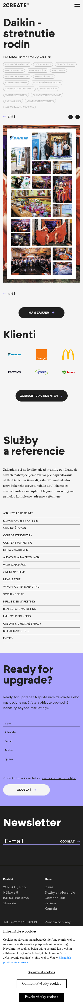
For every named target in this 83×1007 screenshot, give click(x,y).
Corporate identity (17, 535)
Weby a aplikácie (14, 70)
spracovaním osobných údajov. (59, 778)
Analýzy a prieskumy (18, 513)
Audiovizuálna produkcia (47, 82)
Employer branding (17, 616)
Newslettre (58, 70)
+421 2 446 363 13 (23, 922)
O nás (49, 887)
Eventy (8, 638)
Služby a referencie (60, 892)
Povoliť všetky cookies (41, 997)
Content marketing (16, 82)
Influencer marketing (17, 64)
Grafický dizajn (65, 64)
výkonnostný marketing (21, 587)
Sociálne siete (43, 64)
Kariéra (50, 903)
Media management (16, 550)
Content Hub (55, 898)
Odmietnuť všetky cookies (41, 984)
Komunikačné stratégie (20, 520)
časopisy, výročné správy (22, 623)
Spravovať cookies (41, 972)
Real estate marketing (19, 609)
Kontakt (51, 908)
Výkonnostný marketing (40, 101)
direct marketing (16, 631)
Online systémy (14, 572)
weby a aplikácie (14, 565)
